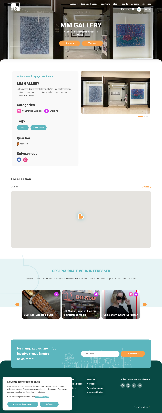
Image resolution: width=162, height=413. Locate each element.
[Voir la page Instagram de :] (25, 159)
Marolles (24, 144)
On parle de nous (95, 388)
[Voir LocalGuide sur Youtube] (133, 9)
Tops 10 (124, 4)
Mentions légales (95, 392)
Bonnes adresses (89, 4)
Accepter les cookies (22, 404)
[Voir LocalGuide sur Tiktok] (129, 9)
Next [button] (145, 304)
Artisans (135, 4)
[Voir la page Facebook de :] (19, 159)
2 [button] (144, 116)
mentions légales (42, 397)
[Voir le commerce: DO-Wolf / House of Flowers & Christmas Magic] (81, 304)
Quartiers (105, 4)
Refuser (49, 404)
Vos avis (92, 43)
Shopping (54, 111)
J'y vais (145, 187)
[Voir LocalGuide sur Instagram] (126, 9)
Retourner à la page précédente (36, 76)
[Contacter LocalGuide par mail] (139, 385)
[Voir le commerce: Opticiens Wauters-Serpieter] (121, 304)
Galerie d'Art (38, 128)
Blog (115, 4)
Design (23, 128)
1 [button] (140, 116)
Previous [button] (17, 304)
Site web (70, 43)
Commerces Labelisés (32, 111)
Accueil (73, 4)
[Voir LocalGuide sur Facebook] (122, 9)
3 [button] (147, 116)
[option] (115, 92)
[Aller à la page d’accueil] (24, 7)
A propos (147, 4)
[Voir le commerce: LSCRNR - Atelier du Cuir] (41, 304)
